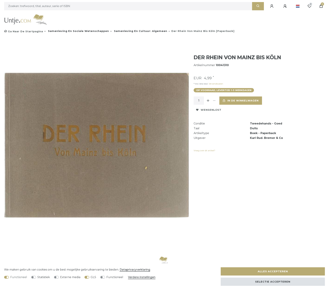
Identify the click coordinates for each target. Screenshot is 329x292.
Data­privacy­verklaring (135, 269)
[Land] (298, 6)
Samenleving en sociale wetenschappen (78, 31)
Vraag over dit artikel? (204, 150)
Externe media (70, 277)
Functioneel (18, 277)
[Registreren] (285, 6)
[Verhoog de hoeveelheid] (208, 100)
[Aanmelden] (272, 6)
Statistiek (43, 277)
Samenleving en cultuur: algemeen (140, 31)
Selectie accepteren (272, 281)
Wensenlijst (211, 109)
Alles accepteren (273, 271)
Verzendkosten (215, 83)
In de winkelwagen (243, 100)
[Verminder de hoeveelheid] (214, 100)
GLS (93, 277)
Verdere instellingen (141, 277)
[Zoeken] (258, 6)
